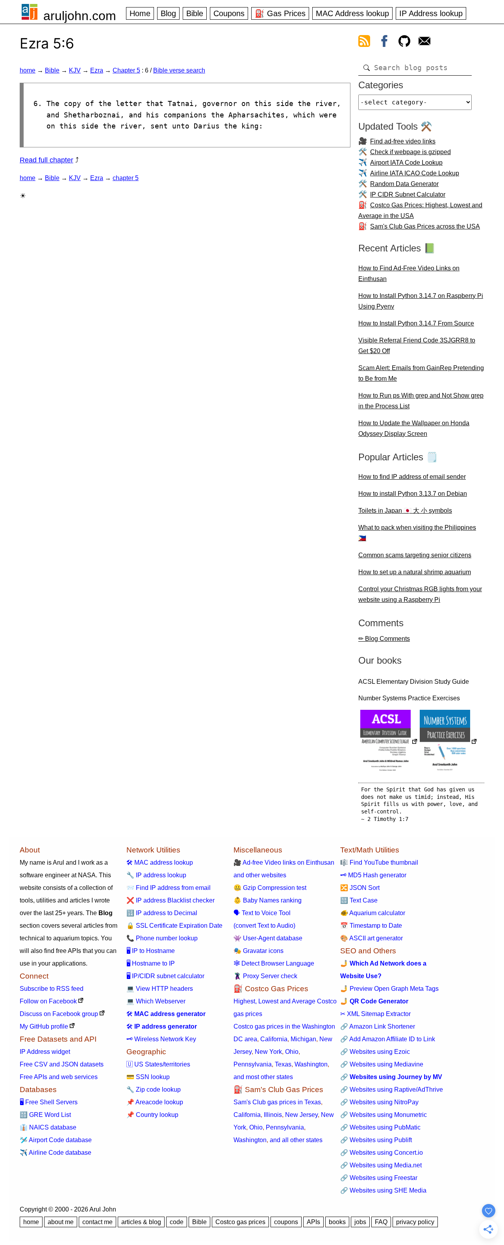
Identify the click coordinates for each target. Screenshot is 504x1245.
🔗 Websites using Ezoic (375, 1051)
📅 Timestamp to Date (371, 925)
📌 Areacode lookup (154, 1102)
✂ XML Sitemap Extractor (375, 1014)
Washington (311, 1064)
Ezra (96, 70)
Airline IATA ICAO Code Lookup (414, 173)
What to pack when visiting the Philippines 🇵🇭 (417, 533)
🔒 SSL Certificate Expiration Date (174, 925)
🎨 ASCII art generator (371, 938)
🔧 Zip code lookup (153, 1089)
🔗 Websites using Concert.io (381, 1152)
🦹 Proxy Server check (265, 976)
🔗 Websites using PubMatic (380, 1127)
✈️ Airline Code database (55, 1152)
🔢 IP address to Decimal (161, 913)
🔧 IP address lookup (156, 875)
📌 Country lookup (152, 1114)
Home (140, 13)
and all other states (296, 1140)
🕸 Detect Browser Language (273, 963)
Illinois (273, 1114)
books (337, 1222)
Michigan (303, 1039)
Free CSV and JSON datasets (62, 1064)
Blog (168, 13)
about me (61, 1222)
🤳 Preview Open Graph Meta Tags (389, 988)
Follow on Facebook (48, 1001)
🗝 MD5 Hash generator (373, 875)
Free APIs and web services (59, 1077)
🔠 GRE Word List (45, 1114)
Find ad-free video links (402, 141)
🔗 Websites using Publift (376, 1140)
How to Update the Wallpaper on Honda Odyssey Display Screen (413, 428)
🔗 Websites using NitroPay (379, 1102)
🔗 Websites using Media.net (381, 1165)
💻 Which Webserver (155, 1001)
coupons (286, 1222)
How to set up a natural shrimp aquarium (414, 572)
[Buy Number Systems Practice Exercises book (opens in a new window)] (448, 742)
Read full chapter (46, 160)
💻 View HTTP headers (159, 988)
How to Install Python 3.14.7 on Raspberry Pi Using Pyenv (420, 301)
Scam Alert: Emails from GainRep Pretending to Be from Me (421, 373)
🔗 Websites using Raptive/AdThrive (391, 1089)
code (176, 1222)
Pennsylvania (252, 1064)
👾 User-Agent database (267, 938)
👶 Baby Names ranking (267, 900)
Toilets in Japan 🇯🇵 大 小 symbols (405, 510)
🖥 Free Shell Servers (49, 1102)
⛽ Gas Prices (280, 13)
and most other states (263, 1077)
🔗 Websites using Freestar (378, 1177)
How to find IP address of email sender (412, 476)
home (27, 70)
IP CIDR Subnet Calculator (407, 194)
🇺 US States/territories (158, 1064)
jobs (360, 1222)
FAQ (381, 1222)
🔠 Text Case (359, 900)
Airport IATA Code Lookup (406, 162)
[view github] (404, 42)
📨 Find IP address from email (168, 887)
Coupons (229, 13)
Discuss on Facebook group (59, 1014)
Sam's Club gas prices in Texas (277, 1102)
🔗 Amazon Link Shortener (377, 1026)
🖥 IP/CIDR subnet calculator (165, 976)
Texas (283, 1064)
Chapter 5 (126, 70)
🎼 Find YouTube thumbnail (379, 862)
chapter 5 (126, 178)
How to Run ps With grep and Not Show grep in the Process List (421, 400)
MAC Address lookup (352, 13)
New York (268, 1051)
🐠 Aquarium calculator (372, 913)
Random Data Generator (404, 184)
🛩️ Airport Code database (56, 1140)
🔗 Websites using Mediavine (381, 1064)
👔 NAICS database (48, 1127)
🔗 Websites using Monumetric (383, 1114)
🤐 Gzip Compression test (269, 887)
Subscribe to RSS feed (51, 988)
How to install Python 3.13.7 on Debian (412, 493)
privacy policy (415, 1222)
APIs (313, 1222)
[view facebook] (384, 42)
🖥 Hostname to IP (150, 963)
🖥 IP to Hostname (150, 950)
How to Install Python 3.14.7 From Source (416, 323)
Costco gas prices (240, 1222)
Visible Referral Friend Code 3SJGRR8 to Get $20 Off (416, 345)
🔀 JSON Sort (360, 887)
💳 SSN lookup (148, 1077)
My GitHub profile (44, 1026)
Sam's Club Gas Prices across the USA (425, 226)
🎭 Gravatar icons (258, 950)
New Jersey (301, 1114)
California (273, 1039)
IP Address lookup (431, 13)
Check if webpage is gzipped (410, 152)
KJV (75, 70)
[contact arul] (424, 42)
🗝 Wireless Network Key (161, 1039)
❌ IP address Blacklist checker (170, 900)
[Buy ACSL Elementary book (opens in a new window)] (389, 742)
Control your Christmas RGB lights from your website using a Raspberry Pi (420, 594)
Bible (194, 13)
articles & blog (141, 1222)
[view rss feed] (364, 42)
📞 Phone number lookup (162, 938)
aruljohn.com (79, 16)
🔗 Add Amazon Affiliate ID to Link (387, 1039)
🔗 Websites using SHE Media (383, 1190)
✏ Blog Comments (384, 638)
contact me (97, 1222)
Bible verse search (179, 70)
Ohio (291, 1051)
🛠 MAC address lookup (159, 862)
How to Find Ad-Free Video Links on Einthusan (409, 273)
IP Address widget (45, 1051)
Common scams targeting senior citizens (414, 555)
